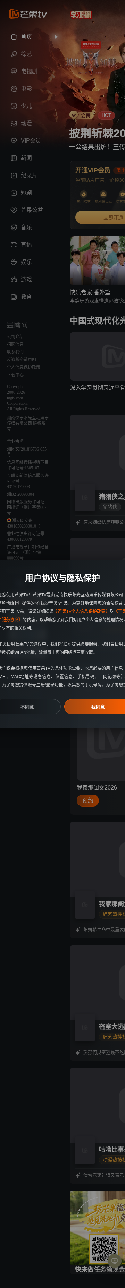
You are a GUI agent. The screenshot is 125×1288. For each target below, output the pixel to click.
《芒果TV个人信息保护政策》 (81, 611)
